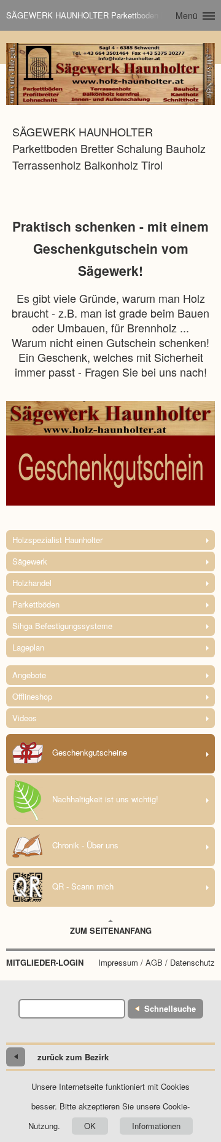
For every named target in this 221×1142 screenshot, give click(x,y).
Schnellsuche (170, 1008)
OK (90, 1126)
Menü (187, 15)
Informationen (156, 1126)
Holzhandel (32, 583)
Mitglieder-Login (44, 962)
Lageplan (28, 647)
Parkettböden (36, 604)
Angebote (29, 675)
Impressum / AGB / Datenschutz (156, 962)
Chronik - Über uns (85, 845)
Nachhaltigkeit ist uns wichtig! (105, 799)
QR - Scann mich (83, 886)
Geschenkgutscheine (89, 752)
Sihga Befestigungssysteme (62, 626)
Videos (24, 718)
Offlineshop (32, 696)
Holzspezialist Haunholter (57, 540)
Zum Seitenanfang (111, 930)
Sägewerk (29, 561)
